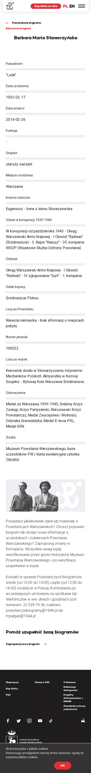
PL (65, 6)
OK (62, 765)
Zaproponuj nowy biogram (23, 644)
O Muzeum (69, 682)
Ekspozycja (12, 682)
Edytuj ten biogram (18, 28)
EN (72, 6)
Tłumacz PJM (42, 682)
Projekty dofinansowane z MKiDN (73, 698)
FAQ (8, 694)
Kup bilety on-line (46, 6)
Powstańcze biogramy (26, 22)
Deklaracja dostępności (70, 688)
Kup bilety (12, 688)
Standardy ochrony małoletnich (74, 707)
